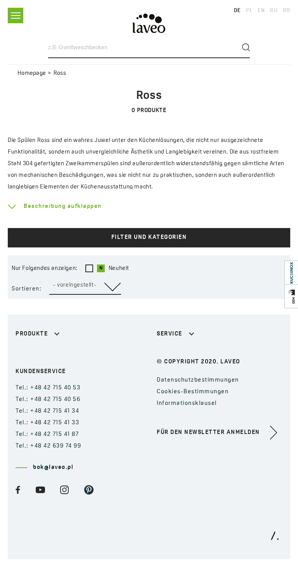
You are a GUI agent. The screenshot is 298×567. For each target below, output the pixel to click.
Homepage (31, 73)
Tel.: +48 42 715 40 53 (48, 388)
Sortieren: (27, 289)
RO (286, 11)
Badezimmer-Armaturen (52, 353)
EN (261, 11)
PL (249, 11)
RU (273, 11)
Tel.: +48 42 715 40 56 (48, 400)
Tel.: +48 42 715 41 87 (47, 434)
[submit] (246, 47)
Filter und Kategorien (149, 237)
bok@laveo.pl (53, 467)
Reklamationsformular (190, 353)
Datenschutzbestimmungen (198, 380)
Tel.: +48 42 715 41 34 (47, 411)
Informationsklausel (187, 403)
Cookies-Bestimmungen (193, 392)
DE (237, 11)
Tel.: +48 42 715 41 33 (47, 423)
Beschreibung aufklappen (63, 206)
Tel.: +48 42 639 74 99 (48, 446)
